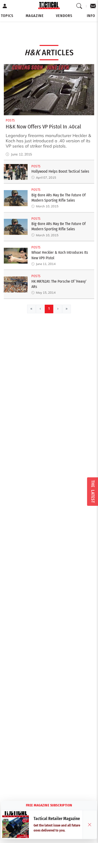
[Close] (89, 824)
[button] (7, 16)
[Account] (5, 6)
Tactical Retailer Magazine (57, 818)
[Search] (79, 6)
